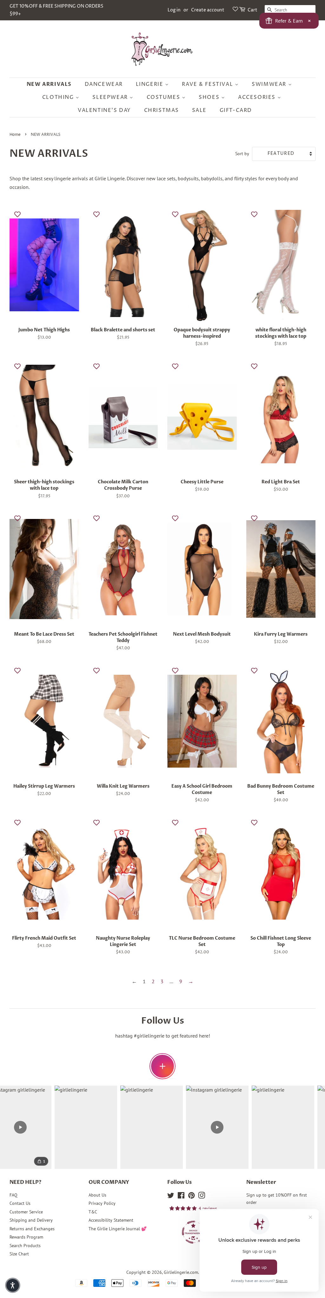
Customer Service (26, 1212)
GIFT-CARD (236, 110)
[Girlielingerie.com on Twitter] (170, 1196)
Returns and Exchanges (32, 1229)
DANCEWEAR (104, 84)
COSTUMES (164, 97)
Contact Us (20, 1203)
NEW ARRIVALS (49, 84)
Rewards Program (26, 1237)
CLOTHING (59, 97)
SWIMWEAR (270, 84)
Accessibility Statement (111, 1220)
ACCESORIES (257, 97)
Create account (207, 10)
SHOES (210, 97)
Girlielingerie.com (181, 1272)
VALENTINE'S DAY (104, 110)
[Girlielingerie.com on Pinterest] (191, 1196)
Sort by (242, 153)
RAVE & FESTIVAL (208, 84)
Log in (174, 10)
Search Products (25, 1245)
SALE (199, 110)
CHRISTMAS (161, 110)
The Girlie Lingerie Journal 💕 (118, 1229)
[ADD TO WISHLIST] (17, 214)
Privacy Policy (102, 1203)
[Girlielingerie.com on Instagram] (201, 1196)
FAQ (13, 1195)
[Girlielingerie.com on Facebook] (181, 1196)
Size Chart (19, 1254)
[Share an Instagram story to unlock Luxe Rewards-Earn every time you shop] (162, 1066)
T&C (93, 1212)
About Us (97, 1195)
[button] (12, 1285)
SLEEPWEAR (110, 97)
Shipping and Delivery (31, 1220)
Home (15, 134)
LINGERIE (150, 84)
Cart (252, 10)
